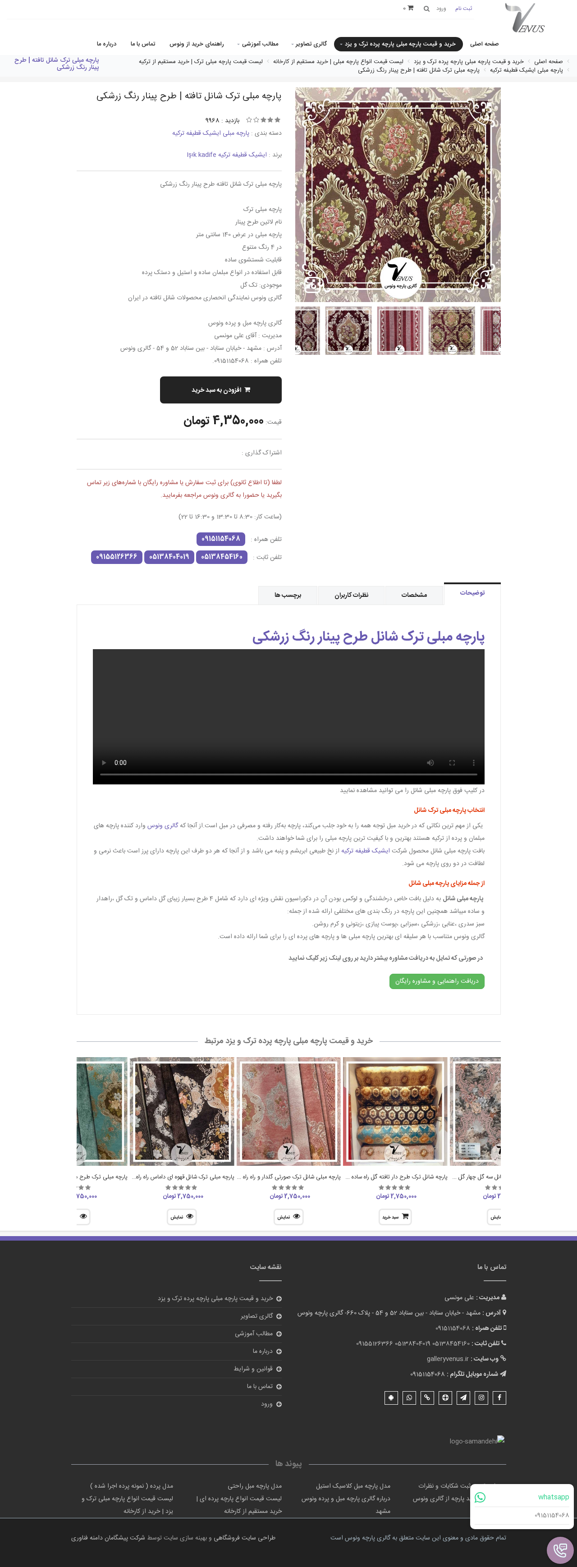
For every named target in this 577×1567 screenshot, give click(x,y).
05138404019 (169, 557)
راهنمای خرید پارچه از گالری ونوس (456, 1499)
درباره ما (106, 44)
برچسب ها (288, 595)
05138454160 (222, 557)
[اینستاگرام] (481, 1398)
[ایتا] (427, 1398)
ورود (267, 1404)
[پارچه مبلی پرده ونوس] (525, 18)
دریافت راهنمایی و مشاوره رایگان (437, 981)
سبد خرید (390, 1217)
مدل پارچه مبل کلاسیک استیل (353, 1486)
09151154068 (552, 1515)
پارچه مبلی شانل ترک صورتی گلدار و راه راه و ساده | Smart (272, 1177)
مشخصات (414, 595)
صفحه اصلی (484, 44)
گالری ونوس (163, 825)
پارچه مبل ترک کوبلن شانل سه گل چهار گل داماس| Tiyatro (486, 1177)
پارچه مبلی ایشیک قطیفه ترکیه (210, 133)
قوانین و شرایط (253, 1369)
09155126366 (116, 557)
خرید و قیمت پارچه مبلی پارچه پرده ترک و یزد (400, 44)
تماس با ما (143, 44)
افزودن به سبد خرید (216, 390)
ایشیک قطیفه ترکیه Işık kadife (227, 155)
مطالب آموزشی (260, 44)
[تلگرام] (463, 1398)
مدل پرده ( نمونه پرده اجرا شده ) (131, 1486)
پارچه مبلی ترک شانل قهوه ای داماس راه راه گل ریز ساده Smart (161, 1177)
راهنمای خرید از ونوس (196, 44)
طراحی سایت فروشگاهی (243, 1538)
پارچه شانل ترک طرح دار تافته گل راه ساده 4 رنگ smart (381, 1177)
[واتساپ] (409, 1398)
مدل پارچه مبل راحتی (255, 1486)
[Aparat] (445, 1398)
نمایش (283, 1217)
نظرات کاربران (351, 595)
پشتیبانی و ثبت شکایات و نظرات (458, 1486)
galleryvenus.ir (448, 1359)
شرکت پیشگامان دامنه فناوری (108, 1538)
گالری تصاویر (311, 44)
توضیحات (472, 593)
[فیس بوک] (499, 1398)
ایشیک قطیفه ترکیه (365, 851)
